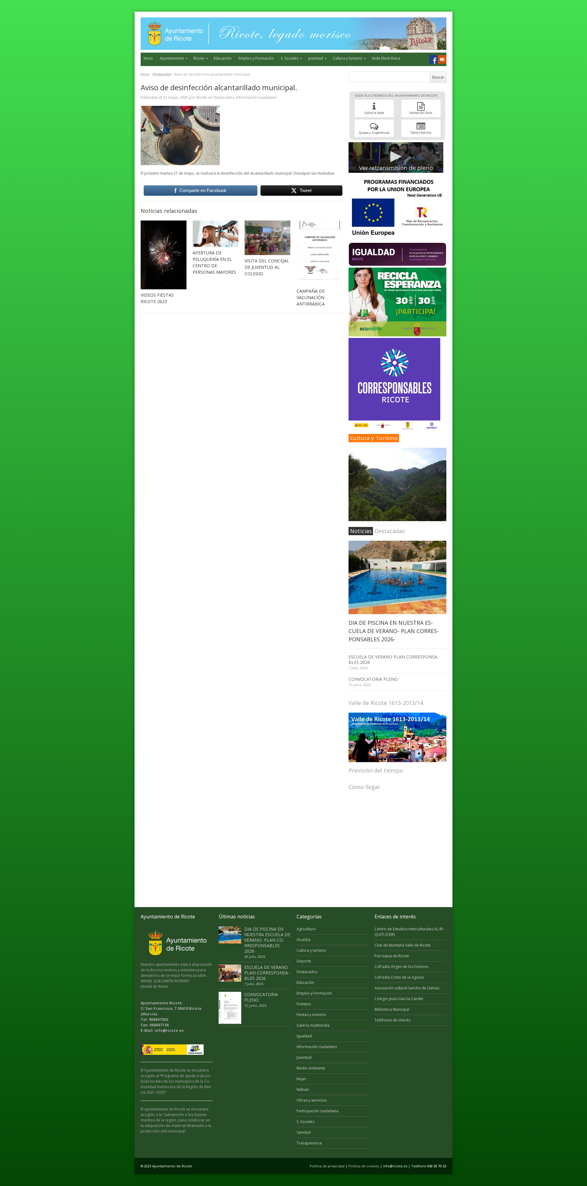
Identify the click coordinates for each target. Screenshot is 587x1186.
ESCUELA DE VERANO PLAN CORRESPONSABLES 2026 (394, 659)
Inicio (148, 58)
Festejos (304, 1003)
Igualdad (304, 1036)
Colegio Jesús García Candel (399, 998)
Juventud (315, 58)
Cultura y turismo (347, 58)
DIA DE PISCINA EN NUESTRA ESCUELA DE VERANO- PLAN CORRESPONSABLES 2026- (394, 631)
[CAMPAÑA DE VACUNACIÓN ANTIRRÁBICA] (319, 253)
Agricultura (306, 929)
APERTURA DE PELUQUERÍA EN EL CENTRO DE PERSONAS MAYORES (214, 262)
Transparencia (309, 1143)
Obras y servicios (312, 1100)
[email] (442, 59)
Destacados (162, 74)
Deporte (304, 961)
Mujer (301, 1078)
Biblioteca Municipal (392, 1009)
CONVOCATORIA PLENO (373, 679)
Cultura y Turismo (374, 438)
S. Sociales (289, 58)
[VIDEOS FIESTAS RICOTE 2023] (163, 255)
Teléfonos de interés (392, 1020)
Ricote (199, 58)
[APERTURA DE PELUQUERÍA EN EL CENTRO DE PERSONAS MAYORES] (215, 234)
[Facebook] (433, 59)
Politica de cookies (364, 1166)
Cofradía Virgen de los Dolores (401, 966)
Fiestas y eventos (311, 1014)
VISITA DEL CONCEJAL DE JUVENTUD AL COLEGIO (267, 267)
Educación (222, 58)
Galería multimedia (313, 1025)
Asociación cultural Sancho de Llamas (407, 988)
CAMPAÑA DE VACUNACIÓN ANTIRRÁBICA (311, 297)
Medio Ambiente (311, 1068)
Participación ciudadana (317, 1111)
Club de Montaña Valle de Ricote (402, 945)
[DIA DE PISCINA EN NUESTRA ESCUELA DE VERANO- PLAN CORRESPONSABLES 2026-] (397, 577)
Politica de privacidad (327, 1166)
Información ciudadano (256, 97)
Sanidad (304, 1132)
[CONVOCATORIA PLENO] (230, 1008)
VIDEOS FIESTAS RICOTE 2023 (157, 298)
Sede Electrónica (386, 58)
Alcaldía (303, 939)
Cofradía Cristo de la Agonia (399, 977)
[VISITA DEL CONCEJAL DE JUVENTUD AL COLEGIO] (267, 238)
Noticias (361, 531)
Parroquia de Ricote (392, 955)
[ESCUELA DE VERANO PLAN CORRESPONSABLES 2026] (230, 973)
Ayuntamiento (172, 58)
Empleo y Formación (256, 58)
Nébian (303, 1089)
